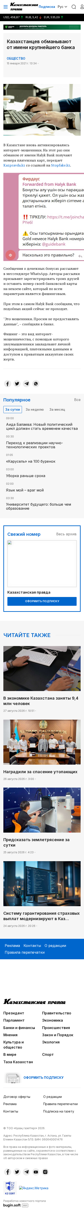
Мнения (10, 1035)
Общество (16, 58)
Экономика (52, 1020)
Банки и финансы (19, 1027)
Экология (51, 1042)
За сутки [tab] (12, 409)
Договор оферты (16, 1097)
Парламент (14, 1020)
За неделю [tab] (35, 409)
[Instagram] (45, 1172)
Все (77, 399)
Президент (13, 1013)
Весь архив (66, 534)
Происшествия (56, 1027)
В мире (9, 1054)
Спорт (48, 1054)
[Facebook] (7, 383)
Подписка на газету (58, 1111)
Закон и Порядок (57, 1035)
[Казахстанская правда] (24, 6)
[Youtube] (35, 1172)
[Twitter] (17, 383)
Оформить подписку (42, 601)
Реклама (12, 945)
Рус (60, 7)
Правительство (56, 1013)
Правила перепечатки (25, 952)
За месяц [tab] (57, 409)
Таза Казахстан (18, 1062)
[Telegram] (26, 383)
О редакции (55, 945)
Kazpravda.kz (14, 165)
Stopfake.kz (60, 165)
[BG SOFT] (24, 1203)
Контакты (32, 945)
